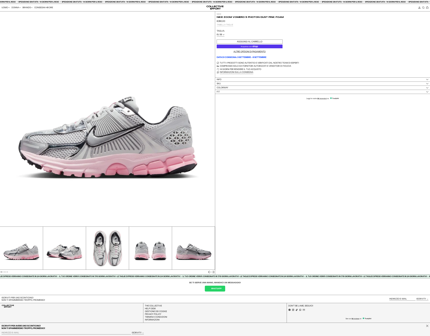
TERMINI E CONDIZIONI (156, 317)
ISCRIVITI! (421, 299)
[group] (21, 248)
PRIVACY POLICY (153, 314)
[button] (423, 7)
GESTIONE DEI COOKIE (156, 311)
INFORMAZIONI (152, 320)
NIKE (219, 14)
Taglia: (221, 31)
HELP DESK (150, 308)
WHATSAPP (216, 288)
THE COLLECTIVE (153, 306)
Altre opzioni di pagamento (249, 51)
